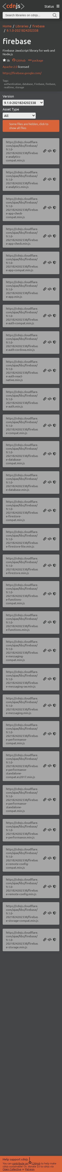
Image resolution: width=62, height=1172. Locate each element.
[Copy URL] (44, 151)
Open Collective (12, 1169)
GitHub (20, 60)
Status (49, 6)
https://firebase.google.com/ (22, 73)
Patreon (29, 1169)
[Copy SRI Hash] (54, 151)
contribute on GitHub (26, 1163)
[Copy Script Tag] (50, 151)
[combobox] (23, 103)
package (37, 60)
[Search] (55, 15)
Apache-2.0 (10, 66)
